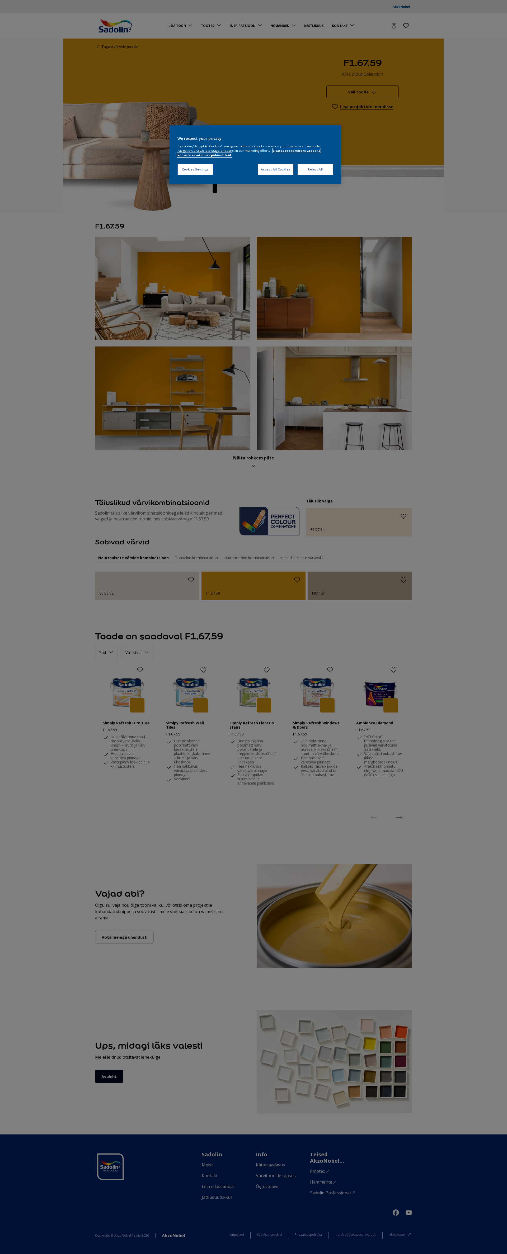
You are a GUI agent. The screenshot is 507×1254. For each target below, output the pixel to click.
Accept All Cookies (275, 169)
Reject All (315, 169)
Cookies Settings (195, 169)
